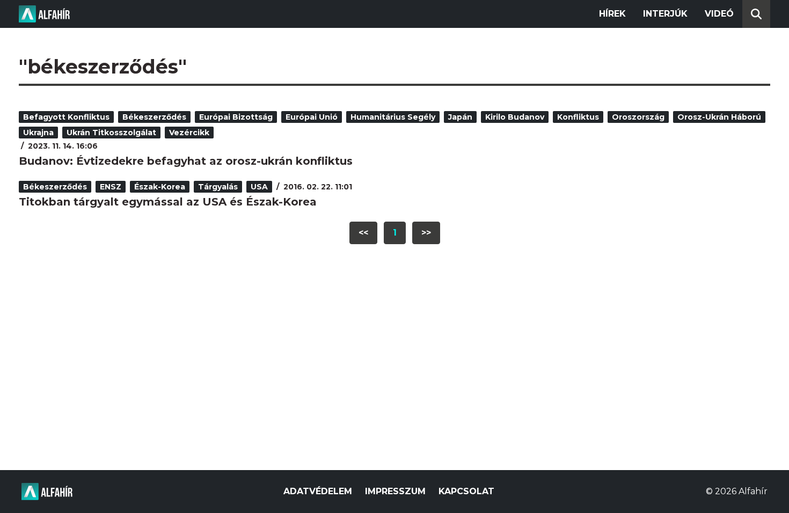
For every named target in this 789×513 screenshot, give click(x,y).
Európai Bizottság (236, 117)
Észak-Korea (159, 187)
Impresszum (395, 491)
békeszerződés (154, 117)
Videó (719, 14)
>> (426, 233)
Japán (460, 117)
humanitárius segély (392, 117)
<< (363, 233)
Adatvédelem (317, 491)
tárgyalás (218, 187)
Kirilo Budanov (514, 117)
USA (259, 187)
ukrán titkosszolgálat (111, 132)
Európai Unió (312, 117)
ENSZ (110, 187)
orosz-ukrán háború (719, 117)
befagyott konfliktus (66, 117)
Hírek (612, 14)
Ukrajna (38, 132)
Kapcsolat (466, 491)
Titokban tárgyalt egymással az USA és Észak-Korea (168, 201)
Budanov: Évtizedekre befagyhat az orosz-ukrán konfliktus (186, 161)
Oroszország (638, 117)
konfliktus (578, 117)
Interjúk (665, 14)
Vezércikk (189, 132)
